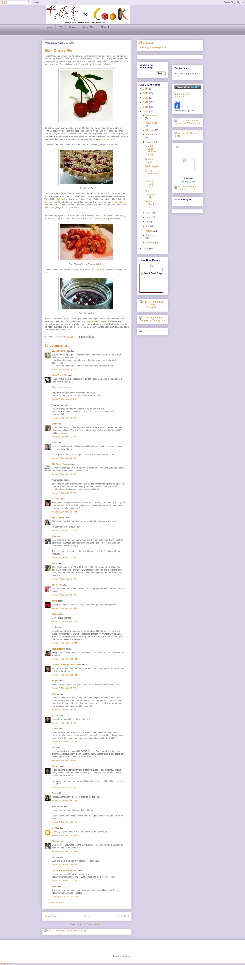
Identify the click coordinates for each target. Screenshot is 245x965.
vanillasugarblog (60, 351)
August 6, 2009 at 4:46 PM (64, 710)
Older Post (123, 916)
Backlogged (151, 166)
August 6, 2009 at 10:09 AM (64, 608)
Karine (55, 715)
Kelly (54, 627)
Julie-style (61, 199)
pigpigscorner (58, 649)
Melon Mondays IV (151, 204)
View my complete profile (153, 47)
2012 (146, 97)
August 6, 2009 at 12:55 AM (64, 530)
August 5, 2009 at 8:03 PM (64, 437)
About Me (87, 27)
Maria (54, 601)
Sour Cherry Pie (150, 194)
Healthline (152, 307)
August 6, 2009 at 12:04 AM (64, 512)
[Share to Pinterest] (93, 336)
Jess (54, 857)
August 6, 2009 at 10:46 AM (64, 643)
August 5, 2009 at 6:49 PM (64, 399)
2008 (146, 248)
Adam (55, 536)
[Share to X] (86, 336)
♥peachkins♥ (58, 517)
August (150, 142)
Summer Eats (149, 160)
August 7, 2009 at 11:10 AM (64, 822)
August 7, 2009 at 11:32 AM (64, 851)
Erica (54, 424)
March (149, 230)
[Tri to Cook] (177, 107)
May (148, 221)
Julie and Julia (119, 202)
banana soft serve (94, 218)
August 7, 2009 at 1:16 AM (64, 760)
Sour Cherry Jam (97, 270)
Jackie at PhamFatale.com (64, 870)
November (151, 122)
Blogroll (105, 27)
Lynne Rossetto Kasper (96, 321)
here (100, 139)
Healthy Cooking (188, 182)
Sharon (55, 841)
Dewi (54, 828)
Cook (72, 27)
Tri (60, 27)
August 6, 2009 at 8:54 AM (64, 579)
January (150, 242)
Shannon (188, 178)
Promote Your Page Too (184, 111)
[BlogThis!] (83, 336)
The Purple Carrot (60, 464)
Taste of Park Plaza (149, 184)
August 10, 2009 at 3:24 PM (64, 880)
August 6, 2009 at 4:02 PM (64, 688)
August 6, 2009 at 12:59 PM (64, 675)
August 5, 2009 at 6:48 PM (64, 369)
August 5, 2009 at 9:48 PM (64, 474)
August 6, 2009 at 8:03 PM (64, 723)
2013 (146, 93)
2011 (146, 102)
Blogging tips (6, 963)
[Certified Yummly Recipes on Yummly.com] (153, 320)
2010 (146, 107)
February (151, 235)
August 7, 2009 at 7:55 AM (64, 787)
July (148, 212)
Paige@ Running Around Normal (67, 665)
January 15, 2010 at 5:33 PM (65, 896)
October (150, 130)
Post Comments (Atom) (92, 924)
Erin (61, 202)
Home (49, 27)
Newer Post (50, 916)
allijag (55, 614)
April (148, 226)
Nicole (55, 729)
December (151, 115)
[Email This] (80, 336)
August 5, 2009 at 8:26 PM (64, 458)
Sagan (55, 681)
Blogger (128, 956)
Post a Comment (56, 902)
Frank (55, 886)
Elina (54, 694)
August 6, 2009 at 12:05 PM (64, 659)
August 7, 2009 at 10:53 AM (64, 801)
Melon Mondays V (151, 173)
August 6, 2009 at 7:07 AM (64, 558)
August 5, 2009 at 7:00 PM (64, 418)
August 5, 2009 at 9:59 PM (64, 493)
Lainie (55, 747)
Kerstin (55, 499)
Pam (54, 793)
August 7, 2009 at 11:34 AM (64, 864)
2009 (146, 111)
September (152, 134)
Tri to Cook (179, 102)
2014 (146, 88)
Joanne (55, 766)
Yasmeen (56, 585)
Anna (54, 442)
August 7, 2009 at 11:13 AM (64, 835)
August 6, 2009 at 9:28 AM (64, 595)
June (149, 217)
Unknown (58, 336)
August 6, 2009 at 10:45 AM (64, 621)
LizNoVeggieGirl (59, 375)
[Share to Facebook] (90, 336)
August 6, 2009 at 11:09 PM (64, 742)
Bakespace (49, 202)
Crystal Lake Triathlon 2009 (151, 150)
